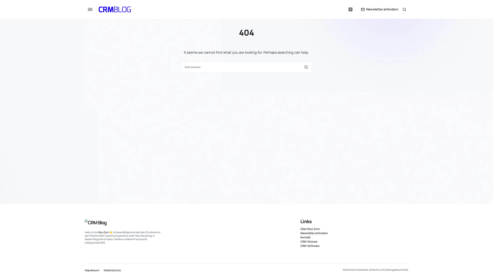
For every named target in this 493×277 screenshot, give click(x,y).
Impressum (92, 270)
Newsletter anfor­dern (314, 233)
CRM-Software (309, 245)
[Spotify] (342, 9)
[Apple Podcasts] (350, 9)
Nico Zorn (104, 232)
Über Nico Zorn (310, 229)
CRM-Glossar (309, 241)
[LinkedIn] (335, 9)
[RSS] (406, 221)
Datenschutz (112, 270)
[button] (90, 9)
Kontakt (305, 237)
